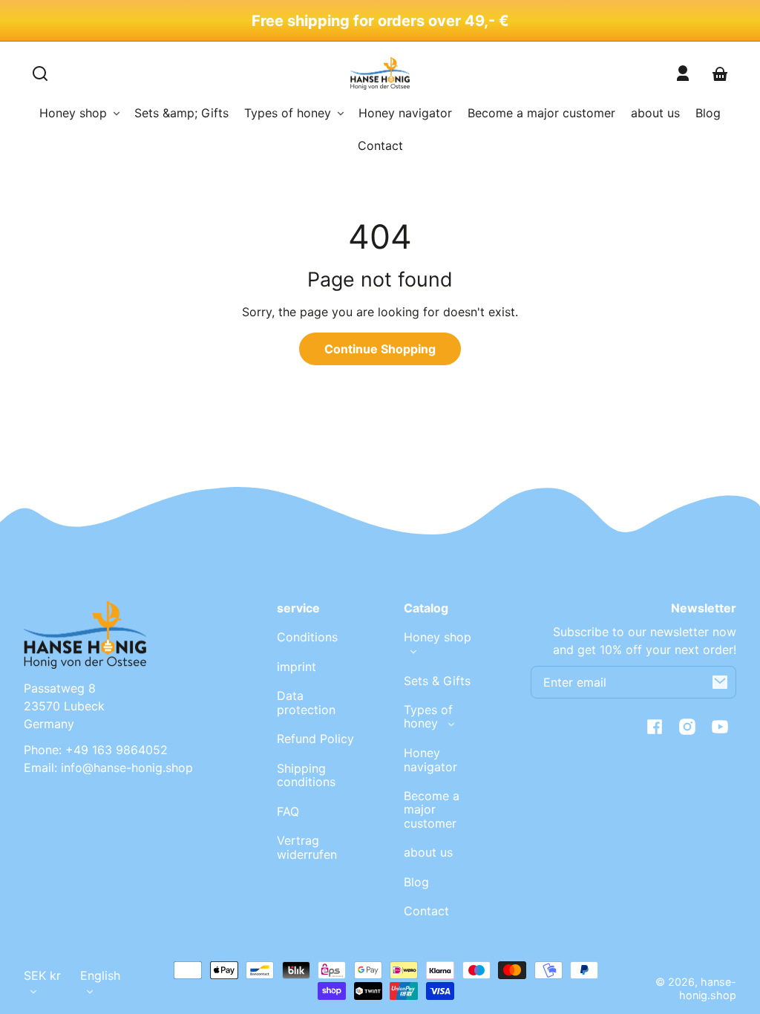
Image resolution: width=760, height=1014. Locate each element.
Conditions (307, 636)
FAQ (288, 811)
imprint (296, 666)
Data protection (306, 702)
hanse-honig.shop (707, 988)
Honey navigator (430, 759)
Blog (416, 881)
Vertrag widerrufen (307, 847)
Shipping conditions (306, 775)
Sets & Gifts (437, 680)
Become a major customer (431, 809)
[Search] (40, 73)
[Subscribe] (720, 682)
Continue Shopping (380, 348)
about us (428, 852)
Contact (426, 910)
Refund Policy (315, 738)
